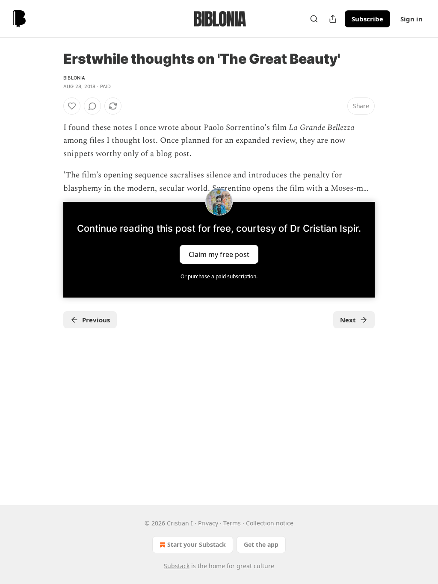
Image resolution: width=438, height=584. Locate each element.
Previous (96, 320)
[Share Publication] (332, 18)
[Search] (314, 18)
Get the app (261, 544)
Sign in (411, 19)
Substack (176, 566)
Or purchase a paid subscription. (219, 276)
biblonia (74, 78)
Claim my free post (219, 254)
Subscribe (367, 19)
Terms (232, 523)
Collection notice (269, 523)
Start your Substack (196, 544)
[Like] (71, 106)
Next (348, 320)
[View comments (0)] (92, 106)
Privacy (208, 523)
